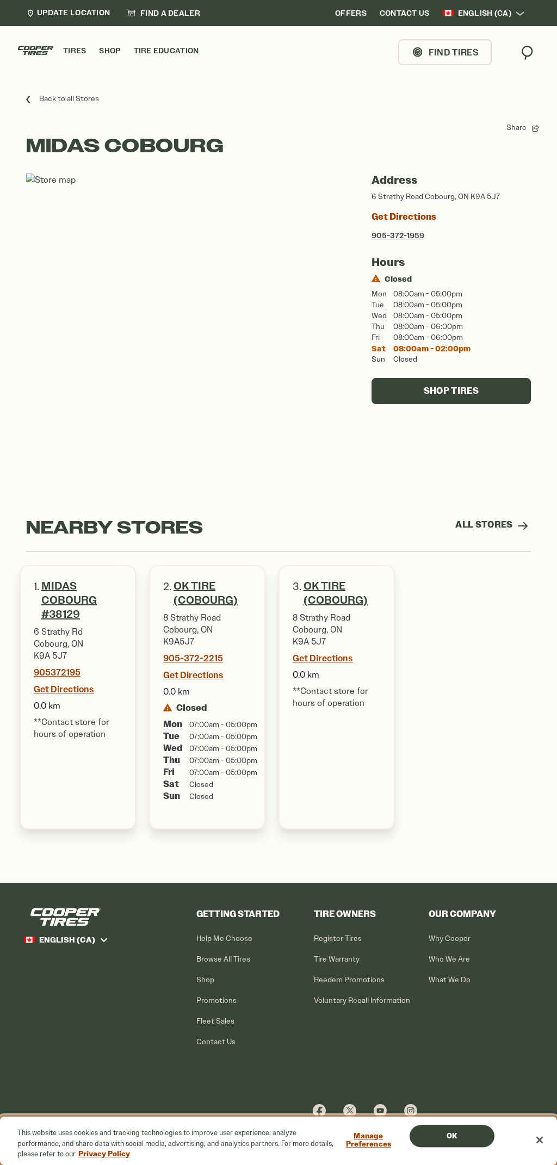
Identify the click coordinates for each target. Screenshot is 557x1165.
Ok (452, 1136)
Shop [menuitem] (109, 50)
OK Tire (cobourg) (336, 593)
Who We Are (449, 959)
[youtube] (380, 1110)
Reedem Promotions (349, 979)
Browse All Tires (223, 959)
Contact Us (216, 1041)
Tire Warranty (337, 959)
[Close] (540, 1140)
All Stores (485, 524)
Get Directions (404, 216)
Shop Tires (451, 390)
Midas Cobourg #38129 (69, 600)
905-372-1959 (398, 235)
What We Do (450, 979)
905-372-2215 (193, 658)
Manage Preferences (368, 1140)
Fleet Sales (215, 1021)
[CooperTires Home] (35, 50)
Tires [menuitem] (74, 50)
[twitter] (349, 1110)
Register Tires (338, 938)
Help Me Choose (224, 938)
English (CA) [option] (484, 13)
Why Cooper (450, 938)
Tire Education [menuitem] (166, 50)
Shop (205, 979)
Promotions (216, 1000)
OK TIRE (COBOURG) (206, 593)
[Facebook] (319, 1110)
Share (516, 127)
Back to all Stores (69, 98)
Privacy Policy (104, 1153)
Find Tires (454, 52)
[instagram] (410, 1110)
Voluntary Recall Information (362, 1000)
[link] (163, 13)
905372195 (57, 672)
